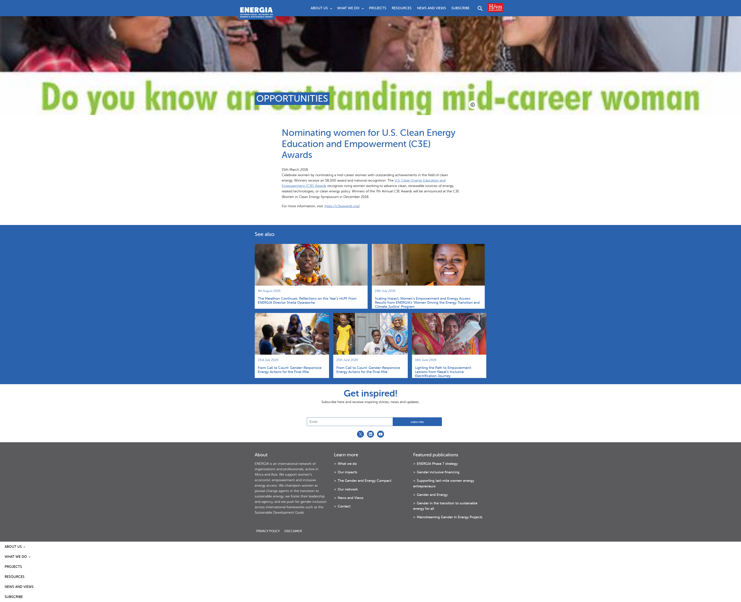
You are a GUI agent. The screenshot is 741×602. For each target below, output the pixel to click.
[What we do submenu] (362, 8)
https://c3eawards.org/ (342, 206)
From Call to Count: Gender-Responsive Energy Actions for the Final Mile (289, 370)
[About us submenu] (331, 8)
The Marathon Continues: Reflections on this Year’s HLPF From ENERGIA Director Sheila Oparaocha (307, 300)
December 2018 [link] (356, 197)
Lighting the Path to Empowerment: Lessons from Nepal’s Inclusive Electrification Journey (443, 372)
